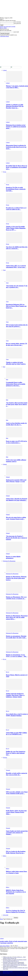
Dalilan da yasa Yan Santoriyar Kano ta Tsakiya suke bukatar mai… (15, 753)
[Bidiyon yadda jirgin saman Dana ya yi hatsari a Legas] (14, 867)
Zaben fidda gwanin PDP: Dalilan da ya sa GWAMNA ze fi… (16, 733)
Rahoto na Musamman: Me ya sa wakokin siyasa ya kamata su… (16, 597)
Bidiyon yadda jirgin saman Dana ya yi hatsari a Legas (16, 872)
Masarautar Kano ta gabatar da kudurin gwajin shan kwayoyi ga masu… (16, 147)
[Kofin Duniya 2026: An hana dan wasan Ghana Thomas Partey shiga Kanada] (14, 806)
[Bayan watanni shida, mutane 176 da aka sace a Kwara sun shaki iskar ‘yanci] (14, 339)
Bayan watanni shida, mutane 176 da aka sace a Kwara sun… (16, 344)
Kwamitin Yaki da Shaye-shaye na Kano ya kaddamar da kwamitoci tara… (16, 167)
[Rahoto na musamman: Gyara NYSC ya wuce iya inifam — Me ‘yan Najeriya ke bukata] (14, 650)
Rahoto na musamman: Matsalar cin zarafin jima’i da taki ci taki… (16, 636)
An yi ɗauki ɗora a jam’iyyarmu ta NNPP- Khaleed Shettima (17, 714)
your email (16, 32)
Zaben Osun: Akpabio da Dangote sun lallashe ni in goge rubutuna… (16, 499)
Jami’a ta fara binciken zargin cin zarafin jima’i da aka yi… (16, 423)
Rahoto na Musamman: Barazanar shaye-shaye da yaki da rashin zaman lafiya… (17, 617)
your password (17, 23)
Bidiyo (4, 856)
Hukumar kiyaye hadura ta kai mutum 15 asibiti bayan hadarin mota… (16, 126)
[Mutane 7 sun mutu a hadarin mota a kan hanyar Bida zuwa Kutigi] (14, 81)
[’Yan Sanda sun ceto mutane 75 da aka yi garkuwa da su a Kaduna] (14, 281)
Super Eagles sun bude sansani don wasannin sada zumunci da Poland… (17, 832)
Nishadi (5, 464)
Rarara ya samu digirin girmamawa (13, 557)
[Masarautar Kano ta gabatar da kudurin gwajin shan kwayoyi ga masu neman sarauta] (14, 141)
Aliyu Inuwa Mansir (5, 945)
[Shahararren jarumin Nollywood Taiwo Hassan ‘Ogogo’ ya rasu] (14, 475)
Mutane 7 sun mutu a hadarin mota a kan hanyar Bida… (17, 86)
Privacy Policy (3, 27)
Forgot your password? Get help (7, 26)
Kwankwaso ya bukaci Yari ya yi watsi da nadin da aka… (16, 208)
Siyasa (4, 171)
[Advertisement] (14, 51)
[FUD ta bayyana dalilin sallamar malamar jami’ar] (14, 455)
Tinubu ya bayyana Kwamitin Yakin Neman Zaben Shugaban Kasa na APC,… (15, 228)
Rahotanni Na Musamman (9, 561)
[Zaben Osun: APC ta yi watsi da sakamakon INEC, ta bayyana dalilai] (14, 261)
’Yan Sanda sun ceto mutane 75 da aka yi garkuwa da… (16, 286)
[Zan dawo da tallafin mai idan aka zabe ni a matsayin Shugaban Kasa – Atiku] (14, 242)
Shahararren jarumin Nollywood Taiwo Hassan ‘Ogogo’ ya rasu (16, 480)
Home (1, 919)
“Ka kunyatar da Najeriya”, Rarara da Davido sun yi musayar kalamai (16, 537)
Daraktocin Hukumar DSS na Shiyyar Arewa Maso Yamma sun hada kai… (16, 306)
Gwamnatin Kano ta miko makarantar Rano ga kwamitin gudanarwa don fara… (15, 384)
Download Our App (7, 971)
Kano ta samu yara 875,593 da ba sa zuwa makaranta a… (16, 442)
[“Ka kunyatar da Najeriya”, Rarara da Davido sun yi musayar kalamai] (14, 532)
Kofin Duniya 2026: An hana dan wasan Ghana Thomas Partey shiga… (16, 812)
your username (17, 22)
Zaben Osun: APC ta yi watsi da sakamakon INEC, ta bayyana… (16, 266)
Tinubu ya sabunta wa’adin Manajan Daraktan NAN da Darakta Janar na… (14, 106)
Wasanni (5, 757)
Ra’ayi (4, 659)
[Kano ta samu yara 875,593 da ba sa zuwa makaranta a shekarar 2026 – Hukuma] (14, 437)
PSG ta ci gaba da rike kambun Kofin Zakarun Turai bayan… (15, 852)
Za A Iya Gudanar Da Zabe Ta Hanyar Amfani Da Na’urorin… (16, 911)
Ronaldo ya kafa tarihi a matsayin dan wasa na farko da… (16, 774)
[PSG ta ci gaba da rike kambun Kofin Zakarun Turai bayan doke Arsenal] (14, 847)
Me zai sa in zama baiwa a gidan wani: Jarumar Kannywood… (16, 518)
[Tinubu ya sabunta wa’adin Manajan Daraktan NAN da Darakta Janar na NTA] (14, 100)
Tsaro (4, 270)
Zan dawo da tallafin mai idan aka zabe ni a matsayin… (16, 247)
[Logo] (5, 67)
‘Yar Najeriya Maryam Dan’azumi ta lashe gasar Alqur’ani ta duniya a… (16, 404)
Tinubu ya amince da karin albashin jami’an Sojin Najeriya (16, 363)
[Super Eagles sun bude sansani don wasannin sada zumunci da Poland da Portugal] (14, 826)
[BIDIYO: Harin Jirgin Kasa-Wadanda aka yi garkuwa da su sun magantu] (14, 886)
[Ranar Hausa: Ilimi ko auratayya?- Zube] (14, 670)
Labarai (5, 70)
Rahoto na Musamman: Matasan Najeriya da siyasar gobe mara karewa (16, 578)
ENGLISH (5, 915)
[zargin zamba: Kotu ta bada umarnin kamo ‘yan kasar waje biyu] (12, 937)
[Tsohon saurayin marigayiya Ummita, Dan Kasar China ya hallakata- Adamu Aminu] (14, 689)
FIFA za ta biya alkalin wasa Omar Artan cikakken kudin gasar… (17, 792)
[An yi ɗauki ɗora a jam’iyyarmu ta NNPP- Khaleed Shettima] (14, 709)
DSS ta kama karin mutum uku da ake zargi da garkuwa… (16, 325)
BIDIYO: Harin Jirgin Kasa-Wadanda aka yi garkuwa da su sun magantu (16, 891)
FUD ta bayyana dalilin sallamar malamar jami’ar (16, 460)
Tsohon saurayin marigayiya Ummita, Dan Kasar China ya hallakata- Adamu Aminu (15, 695)
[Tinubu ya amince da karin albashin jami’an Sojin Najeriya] (14, 358)
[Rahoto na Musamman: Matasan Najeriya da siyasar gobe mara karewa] (14, 572)
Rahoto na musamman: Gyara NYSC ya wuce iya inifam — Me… (16, 655)
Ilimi (4, 366)
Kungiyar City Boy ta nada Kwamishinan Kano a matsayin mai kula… (15, 189)
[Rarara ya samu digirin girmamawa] (14, 552)
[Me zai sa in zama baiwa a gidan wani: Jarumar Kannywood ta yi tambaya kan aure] (14, 513)
